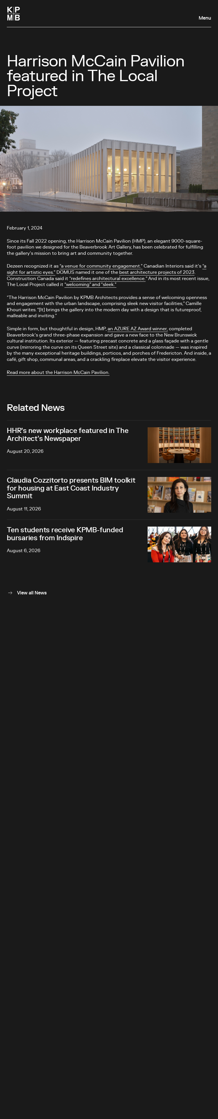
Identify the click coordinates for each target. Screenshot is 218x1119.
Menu (205, 18)
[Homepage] (13, 13)
